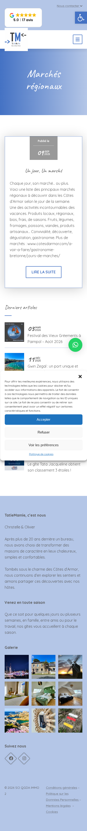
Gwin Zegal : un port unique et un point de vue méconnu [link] (53, 365)
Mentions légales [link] (58, 806)
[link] (81, 18)
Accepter (43, 419)
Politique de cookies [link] (41, 454)
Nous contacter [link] (68, 6)
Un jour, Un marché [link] (43, 170)
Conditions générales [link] (61, 787)
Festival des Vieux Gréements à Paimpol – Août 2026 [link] (54, 335)
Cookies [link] (52, 812)
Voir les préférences (44, 445)
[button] (80, 376)
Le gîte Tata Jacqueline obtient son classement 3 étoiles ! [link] (54, 463)
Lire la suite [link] (44, 272)
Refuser (44, 432)
